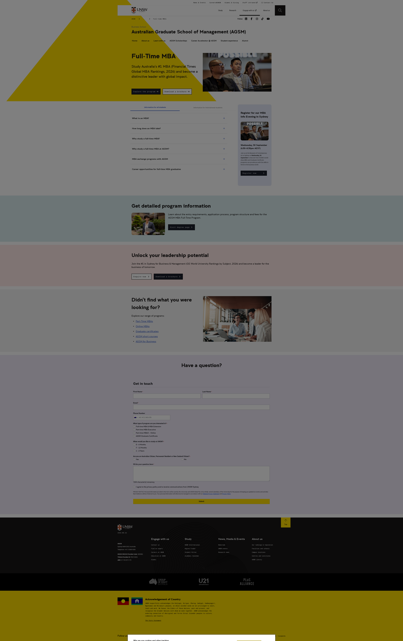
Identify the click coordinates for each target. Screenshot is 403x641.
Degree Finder (190, 549)
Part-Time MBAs (144, 321)
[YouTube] (268, 18)
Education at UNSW (158, 556)
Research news (223, 552)
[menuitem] (220, 10)
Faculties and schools (261, 549)
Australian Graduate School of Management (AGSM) (188, 32)
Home (134, 41)
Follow (240, 19)
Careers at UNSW (157, 552)
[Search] (280, 10)
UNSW (133, 19)
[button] (146, 92)
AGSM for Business (146, 341)
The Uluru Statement (153, 620)
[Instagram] (257, 18)
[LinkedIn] (246, 18)
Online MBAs (143, 326)
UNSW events (223, 549)
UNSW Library (257, 560)
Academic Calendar (192, 556)
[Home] (139, 10)
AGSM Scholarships (178, 41)
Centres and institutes (261, 556)
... (144, 19)
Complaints (281, 636)
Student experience (229, 41)
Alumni (245, 41)
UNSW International (192, 545)
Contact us (155, 545)
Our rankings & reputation (262, 545)
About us (145, 41)
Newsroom (221, 545)
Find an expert (157, 549)
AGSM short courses (147, 336)
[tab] (155, 107)
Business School (138, 27)
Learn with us (159, 41)
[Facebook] (251, 18)
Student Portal (190, 552)
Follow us (123, 635)
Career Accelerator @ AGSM (204, 41)
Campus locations (258, 552)
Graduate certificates (147, 331)
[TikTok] (262, 18)
